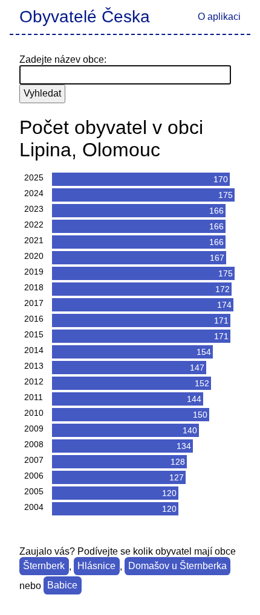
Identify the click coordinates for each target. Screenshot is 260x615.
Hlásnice (96, 566)
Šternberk (44, 566)
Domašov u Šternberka (177, 566)
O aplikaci (219, 16)
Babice (62, 586)
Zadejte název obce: (62, 59)
